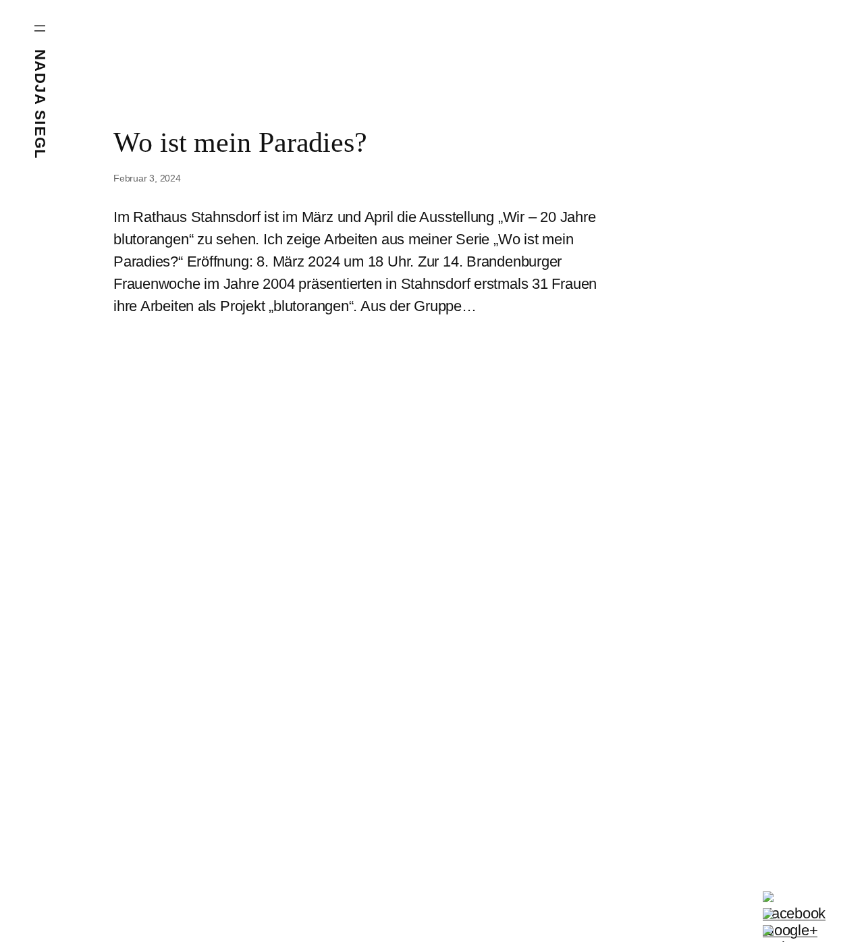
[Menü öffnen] (40, 28)
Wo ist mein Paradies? (240, 142)
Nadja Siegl (40, 104)
